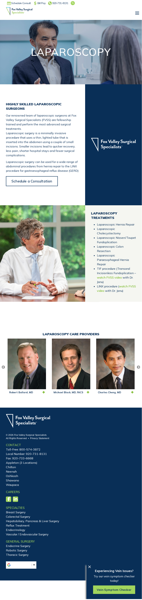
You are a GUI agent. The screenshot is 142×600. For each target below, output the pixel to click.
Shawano (12, 480)
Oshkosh (12, 476)
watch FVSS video (109, 277)
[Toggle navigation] (137, 13)
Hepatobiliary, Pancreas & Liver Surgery (32, 521)
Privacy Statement (39, 438)
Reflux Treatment (18, 525)
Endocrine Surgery (18, 546)
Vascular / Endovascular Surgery (27, 534)
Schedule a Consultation (31, 181)
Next (138, 367)
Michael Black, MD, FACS (68, 392)
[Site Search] (73, 3)
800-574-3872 (29, 449)
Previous (3, 367)
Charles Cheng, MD (109, 392)
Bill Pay (41, 3)
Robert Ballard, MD (21, 392)
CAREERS (13, 492)
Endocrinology (15, 530)
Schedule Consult (21, 3)
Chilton (11, 467)
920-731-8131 (60, 3)
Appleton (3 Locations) (21, 462)
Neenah (11, 471)
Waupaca (12, 485)
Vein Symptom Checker (114, 590)
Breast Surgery (16, 512)
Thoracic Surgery (17, 555)
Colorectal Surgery (18, 516)
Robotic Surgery (16, 550)
